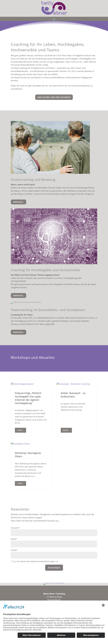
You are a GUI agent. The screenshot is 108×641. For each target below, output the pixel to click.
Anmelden (54, 567)
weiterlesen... (18, 201)
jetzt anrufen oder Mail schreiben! (54, 97)
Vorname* (15, 528)
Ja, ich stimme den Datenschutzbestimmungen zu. (36, 561)
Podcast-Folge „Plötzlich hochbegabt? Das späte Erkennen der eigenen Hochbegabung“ (28, 398)
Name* (14, 539)
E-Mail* (14, 550)
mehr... (20, 430)
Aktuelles (47, 357)
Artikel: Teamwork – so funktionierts (73, 394)
